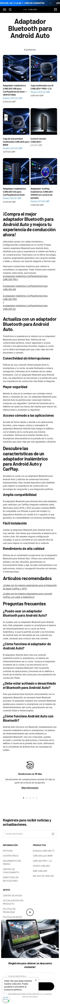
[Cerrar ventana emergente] (36, 980)
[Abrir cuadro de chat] (5, 998)
